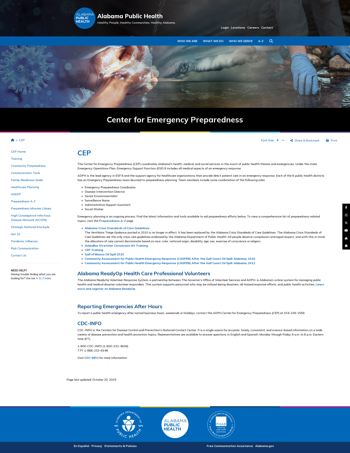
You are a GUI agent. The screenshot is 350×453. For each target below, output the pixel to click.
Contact (267, 27)
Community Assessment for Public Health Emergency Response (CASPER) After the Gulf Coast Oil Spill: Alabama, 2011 (170, 263)
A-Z (260, 41)
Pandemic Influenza (24, 241)
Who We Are (187, 41)
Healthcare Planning (25, 187)
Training (16, 158)
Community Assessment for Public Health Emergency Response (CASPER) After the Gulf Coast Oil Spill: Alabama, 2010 (170, 258)
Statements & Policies (120, 446)
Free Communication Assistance (230, 446)
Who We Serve (241, 41)
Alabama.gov (264, 446)
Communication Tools (25, 173)
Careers (253, 27)
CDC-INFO (91, 358)
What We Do (213, 41)
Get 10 (15, 234)
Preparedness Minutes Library (31, 208)
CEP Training (94, 250)
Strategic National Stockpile (30, 227)
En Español (81, 446)
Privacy (97, 446)
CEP (22, 140)
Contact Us (18, 255)
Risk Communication (25, 248)
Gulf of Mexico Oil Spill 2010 (104, 254)
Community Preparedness (28, 166)
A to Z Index (43, 278)
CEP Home (18, 151)
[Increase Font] (277, 140)
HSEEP (16, 194)
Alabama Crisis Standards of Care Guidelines (117, 228)
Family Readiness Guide (27, 180)
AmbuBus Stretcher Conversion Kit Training (116, 245)
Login (225, 27)
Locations (238, 27)
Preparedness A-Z (23, 201)
